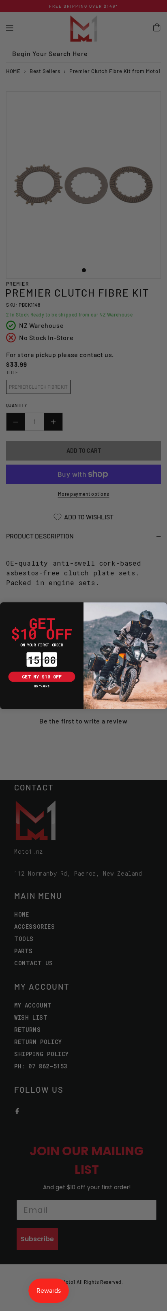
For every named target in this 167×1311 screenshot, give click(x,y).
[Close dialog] (5, 607)
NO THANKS (41, 686)
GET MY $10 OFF (42, 676)
